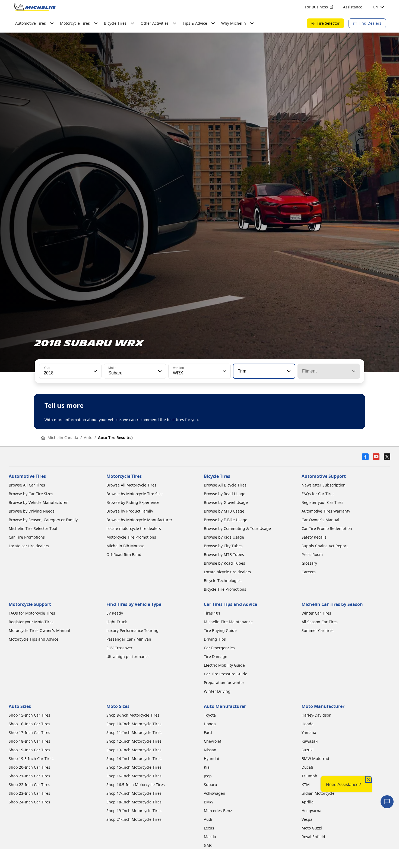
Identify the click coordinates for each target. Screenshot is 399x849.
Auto (88, 437)
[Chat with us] (387, 801)
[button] (95, 371)
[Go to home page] (34, 7)
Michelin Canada (62, 437)
